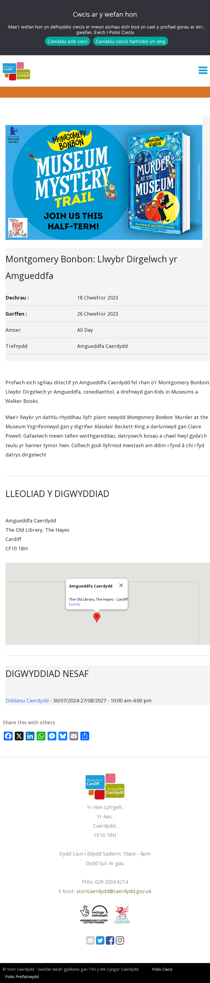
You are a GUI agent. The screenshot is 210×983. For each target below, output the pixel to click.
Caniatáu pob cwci (68, 41)
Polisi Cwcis (121, 32)
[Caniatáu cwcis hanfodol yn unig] (203, 27)
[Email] (90, 942)
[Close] (121, 585)
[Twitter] (100, 942)
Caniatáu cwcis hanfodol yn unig (130, 41)
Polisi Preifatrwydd (22, 976)
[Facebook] (110, 942)
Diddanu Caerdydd (27, 700)
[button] (96, 617)
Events (74, 604)
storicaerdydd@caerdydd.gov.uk (113, 891)
